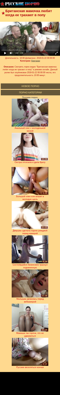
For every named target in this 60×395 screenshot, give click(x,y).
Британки (35, 61)
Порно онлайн (20, 4)
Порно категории (30, 92)
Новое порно (30, 86)
